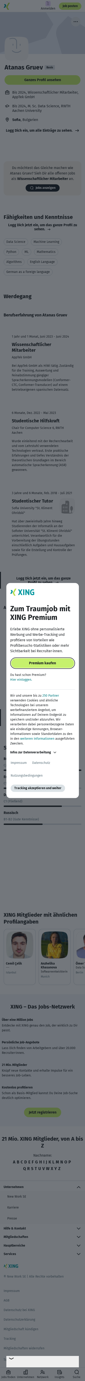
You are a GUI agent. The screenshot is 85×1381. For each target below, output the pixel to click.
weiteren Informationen (37, 739)
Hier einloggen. (21, 680)
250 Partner (50, 696)
